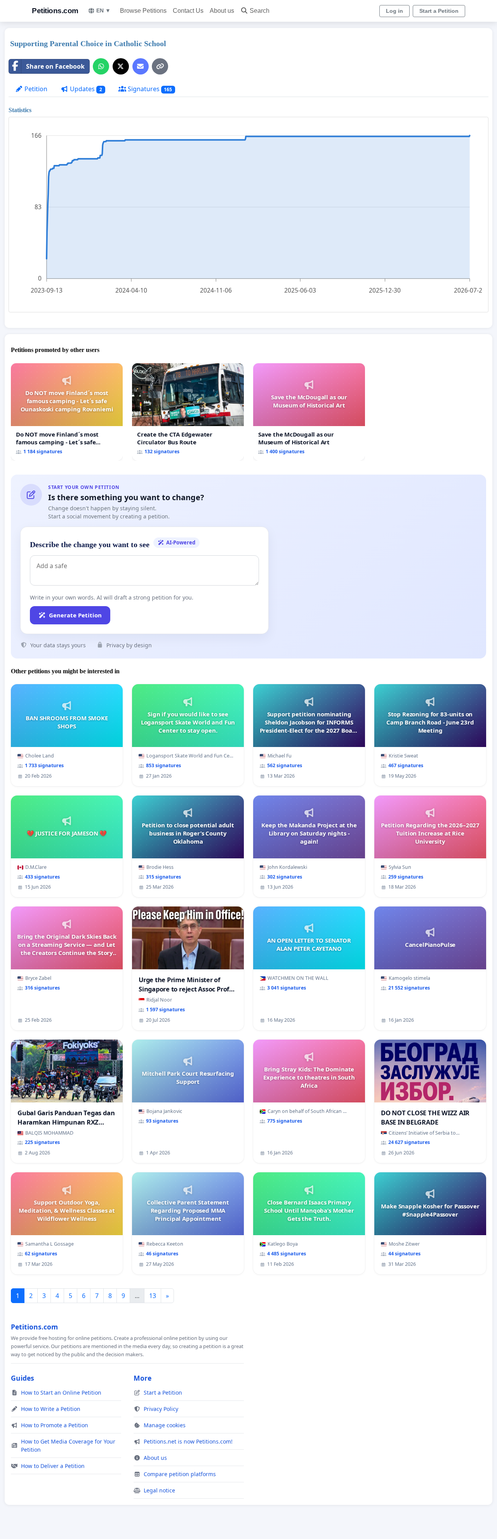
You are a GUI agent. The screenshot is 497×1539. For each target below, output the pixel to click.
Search (259, 10)
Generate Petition (75, 615)
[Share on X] (121, 66)
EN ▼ (103, 10)
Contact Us (188, 10)
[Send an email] (140, 66)
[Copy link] (160, 66)
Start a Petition (439, 11)
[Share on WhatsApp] (101, 66)
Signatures (149, 89)
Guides (22, 1378)
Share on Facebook (55, 66)
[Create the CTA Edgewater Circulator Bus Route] (188, 412)
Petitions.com (55, 11)
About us (222, 10)
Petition (35, 89)
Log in (394, 11)
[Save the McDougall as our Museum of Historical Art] (309, 412)
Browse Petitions (143, 10)
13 (152, 1295)
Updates (85, 89)
